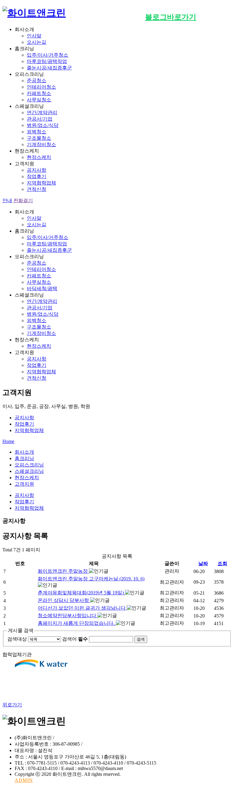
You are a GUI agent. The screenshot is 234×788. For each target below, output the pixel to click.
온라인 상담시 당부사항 (64, 600)
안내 (7, 200)
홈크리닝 (24, 458)
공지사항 (36, 170)
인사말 (34, 35)
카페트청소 (39, 93)
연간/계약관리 (42, 112)
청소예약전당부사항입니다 (68, 615)
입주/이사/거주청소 (47, 55)
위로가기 (12, 704)
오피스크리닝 (29, 464)
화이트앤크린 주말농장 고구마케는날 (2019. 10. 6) (91, 578)
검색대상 (17, 639)
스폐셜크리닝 (29, 471)
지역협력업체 (41, 182)
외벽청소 (36, 131)
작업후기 (36, 176)
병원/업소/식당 (42, 125)
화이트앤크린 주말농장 (63, 571)
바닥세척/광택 (42, 288)
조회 (222, 563)
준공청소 (36, 80)
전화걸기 (23, 200)
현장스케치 (39, 157)
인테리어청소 (41, 87)
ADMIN (24, 780)
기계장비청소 (41, 144)
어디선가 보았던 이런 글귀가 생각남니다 (82, 607)
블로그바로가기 (170, 17)
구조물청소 (39, 138)
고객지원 (24, 484)
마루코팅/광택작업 (47, 61)
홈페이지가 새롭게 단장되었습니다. (77, 623)
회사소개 (24, 452)
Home (8, 441)
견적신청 (36, 189)
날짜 (203, 563)
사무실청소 (39, 99)
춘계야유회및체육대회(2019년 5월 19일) (81, 592)
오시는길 (36, 42)
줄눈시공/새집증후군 (49, 67)
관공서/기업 (39, 118)
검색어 (75, 639)
